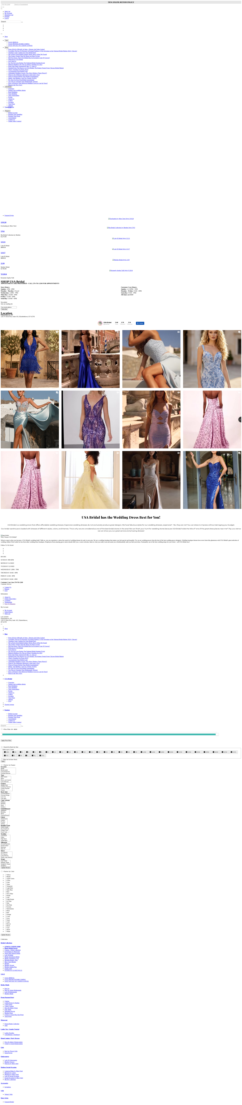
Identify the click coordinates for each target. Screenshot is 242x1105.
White (8, 931)
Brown (9, 924)
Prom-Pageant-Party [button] (7, 997)
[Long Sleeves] (6, 856)
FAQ (6, 590)
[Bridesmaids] (8, 770)
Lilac (8, 897)
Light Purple (10, 899)
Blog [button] (6, 634)
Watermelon (10, 909)
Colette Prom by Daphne (12, 1003)
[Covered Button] (6, 794)
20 (92, 752)
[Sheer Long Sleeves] (6, 857)
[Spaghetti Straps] (5, 864)
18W (162, 752)
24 (107, 752)
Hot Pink (9, 905)
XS (7, 756)
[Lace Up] (6, 797)
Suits (6, 1025)
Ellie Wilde (8, 1009)
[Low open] (6, 798)
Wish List (7, 11)
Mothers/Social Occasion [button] (8, 1067)
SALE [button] (3, 974)
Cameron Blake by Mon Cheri (14, 1071)
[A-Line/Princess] (5, 844)
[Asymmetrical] (5, 829)
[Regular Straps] (5, 862)
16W (153, 752)
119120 (3, 222)
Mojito (8, 876)
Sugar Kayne (8, 1053)
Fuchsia (9, 907)
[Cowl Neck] (5, 836)
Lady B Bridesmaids (11, 992)
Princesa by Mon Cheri (11, 1063)
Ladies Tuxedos (9, 1033)
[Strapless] (5, 866)
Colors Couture (9, 1006)
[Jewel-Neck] (5, 840)
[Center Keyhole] (6, 788)
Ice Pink (9, 901)
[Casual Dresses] (8, 772)
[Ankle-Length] (5, 827)
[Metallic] (3, 804)
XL (35, 756)
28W (207, 752)
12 (62, 752)
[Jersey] (4, 824)
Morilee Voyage (9, 965)
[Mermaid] (5, 847)
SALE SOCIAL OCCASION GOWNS (17, 981)
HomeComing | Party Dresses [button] (10, 1038)
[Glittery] (3, 802)
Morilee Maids (9, 993)
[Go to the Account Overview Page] (1, 8)
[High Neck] (5, 839)
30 (129, 752)
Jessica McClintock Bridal (12, 953)
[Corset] (6, 790)
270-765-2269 (5, 4)
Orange (9, 914)
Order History (9, 612)
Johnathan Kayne (10, 1011)
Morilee (7, 963)
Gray (8, 927)
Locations (7, 600)
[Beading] (5, 812)
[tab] (123, 634)
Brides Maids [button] (5, 985)
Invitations (8, 1087)
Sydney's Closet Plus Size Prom (14, 1015)
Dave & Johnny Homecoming (13, 1042)
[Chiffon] (4, 820)
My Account (8, 13)
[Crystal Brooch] (5, 815)
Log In (7, 18)
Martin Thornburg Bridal (12, 957)
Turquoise (9, 886)
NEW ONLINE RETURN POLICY (121, 2)
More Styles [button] (4, 1098)
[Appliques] (5, 810)
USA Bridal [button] (8, 679)
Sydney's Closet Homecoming (14, 1044)
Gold (8, 922)
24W (189, 752)
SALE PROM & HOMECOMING (15, 979)
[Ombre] (3, 807)
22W (180, 752)
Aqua (8, 884)
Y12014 (4, 274)
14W (144, 752)
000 (7, 752)
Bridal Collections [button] (6, 943)
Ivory (8, 918)
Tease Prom (8, 1016)
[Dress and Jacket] (6, 780)
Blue (8, 892)
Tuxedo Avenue (9, 704)
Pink (8, 903)
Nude (8, 920)
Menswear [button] (4, 1020)
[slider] (217, 734)
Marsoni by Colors (10, 1073)
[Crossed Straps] (6, 795)
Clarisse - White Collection (13, 950)
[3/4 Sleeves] (6, 854)
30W (216, 752)
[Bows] (5, 814)
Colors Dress (8, 1004)
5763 (3, 231)
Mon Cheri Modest (10, 962)
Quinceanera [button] (5, 1056)
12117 (3, 253)
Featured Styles (9, 215)
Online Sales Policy (10, 599)
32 (136, 752)
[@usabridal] (100, 323)
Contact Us (8, 587)
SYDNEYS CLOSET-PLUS (13, 970)
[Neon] (3, 805)
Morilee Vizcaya (9, 1062)
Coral (8, 916)
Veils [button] (2, 1091)
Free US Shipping (10, 604)
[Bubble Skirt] (6, 785)
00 (15, 752)
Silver (8, 929)
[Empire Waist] (5, 846)
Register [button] (7, 710)
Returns (7, 589)
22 (99, 752)
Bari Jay (7, 988)
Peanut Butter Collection (12, 1024)
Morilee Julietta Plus (11, 967)
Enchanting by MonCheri (12, 952)
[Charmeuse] (4, 819)
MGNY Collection (10, 1079)
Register (7, 16)
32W (225, 752)
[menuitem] (123, 11)
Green (8, 880)
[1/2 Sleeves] (6, 852)
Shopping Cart (9, 15)
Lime (8, 882)
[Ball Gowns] (6, 777)
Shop (6, 628)
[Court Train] (5, 832)
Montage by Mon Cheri (12, 1074)
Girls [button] (2, 1047)
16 (77, 752)
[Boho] (6, 778)
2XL (42, 756)
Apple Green (10, 878)
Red (8, 912)
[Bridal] (8, 768)
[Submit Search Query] (22, 726)
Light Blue (10, 888)
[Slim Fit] (5, 849)
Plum (8, 910)
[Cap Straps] (5, 861)
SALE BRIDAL (10, 978)
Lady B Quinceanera (11, 1060)
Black (8, 926)
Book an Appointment (21, 4)
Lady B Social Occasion (12, 1076)
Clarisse (7, 1001)
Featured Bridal (9, 1102)
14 (70, 752)
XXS (234, 752)
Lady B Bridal (9, 955)
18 (84, 752)
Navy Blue (10, 893)
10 (55, 752)
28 (121, 752)
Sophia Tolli (8, 968)
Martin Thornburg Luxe (12, 958)
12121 (3, 242)
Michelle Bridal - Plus (11, 960)
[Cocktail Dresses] (8, 773)
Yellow (9, 875)
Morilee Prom (9, 1013)
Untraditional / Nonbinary (12, 1034)
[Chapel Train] (5, 830)
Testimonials (8, 602)
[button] (6, 36)
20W (171, 752)
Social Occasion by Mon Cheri (14, 1078)
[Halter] (5, 837)
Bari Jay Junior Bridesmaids (13, 990)
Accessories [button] (4, 1083)
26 (114, 752)
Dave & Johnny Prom (11, 1008)
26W (198, 752)
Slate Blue (10, 890)
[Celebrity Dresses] (6, 787)
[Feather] (4, 822)
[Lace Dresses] (6, 782)
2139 (3, 263)
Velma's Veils (8, 1094)
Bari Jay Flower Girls (11, 1051)
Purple (8, 895)
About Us (7, 597)
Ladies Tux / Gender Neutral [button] (10, 1029)
